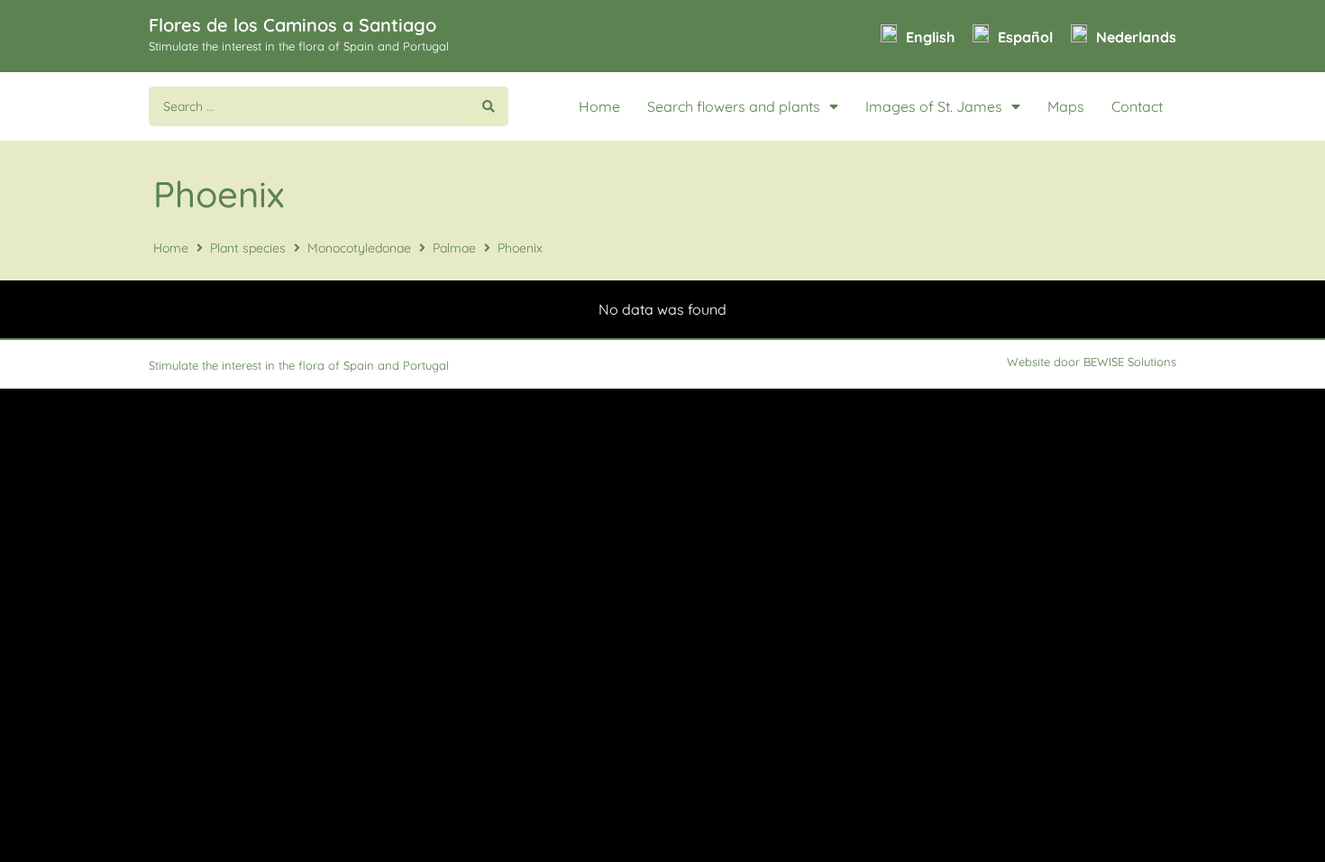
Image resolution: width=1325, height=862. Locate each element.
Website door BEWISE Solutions (1091, 361)
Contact (1137, 106)
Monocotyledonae (359, 248)
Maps (1065, 106)
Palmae (454, 248)
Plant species (248, 248)
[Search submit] (488, 106)
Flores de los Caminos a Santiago (292, 25)
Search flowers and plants (733, 106)
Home (599, 106)
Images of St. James (933, 106)
